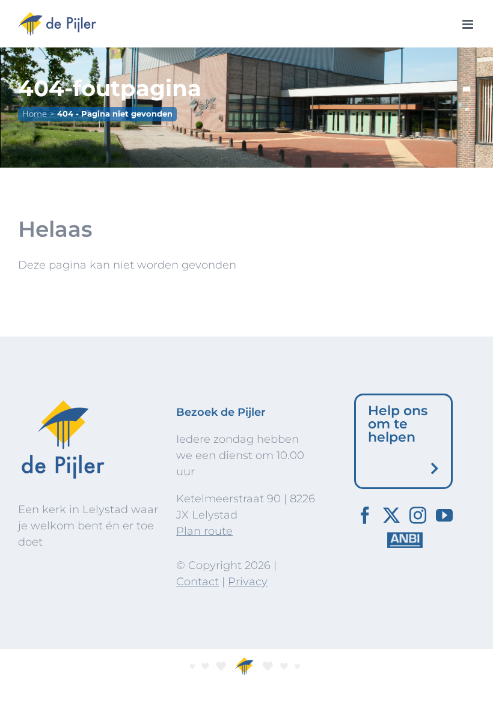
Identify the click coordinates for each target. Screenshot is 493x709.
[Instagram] (417, 515)
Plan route (204, 531)
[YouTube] (444, 515)
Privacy (248, 581)
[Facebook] (365, 515)
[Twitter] (391, 515)
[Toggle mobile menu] (468, 24)
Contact (197, 581)
